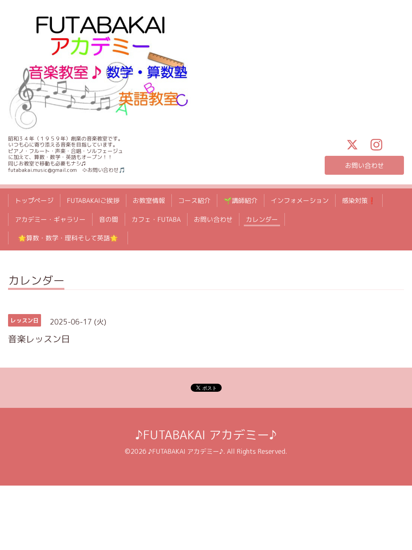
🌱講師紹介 (241, 200)
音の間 (108, 219)
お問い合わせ (364, 165)
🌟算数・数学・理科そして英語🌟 (71, 238)
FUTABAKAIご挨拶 (93, 200)
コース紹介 (194, 200)
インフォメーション (300, 200)
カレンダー (262, 219)
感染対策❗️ (359, 200)
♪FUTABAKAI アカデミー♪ (206, 434)
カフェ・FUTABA (156, 219)
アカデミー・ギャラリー (50, 219)
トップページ (34, 200)
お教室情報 (149, 200)
